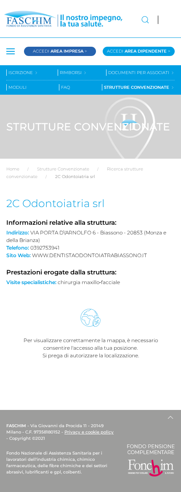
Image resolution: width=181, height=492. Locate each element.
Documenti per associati (139, 72)
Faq (65, 87)
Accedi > (60, 51)
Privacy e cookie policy (89, 432)
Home (12, 169)
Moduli (17, 87)
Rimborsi (71, 72)
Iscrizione (21, 72)
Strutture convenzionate (137, 87)
